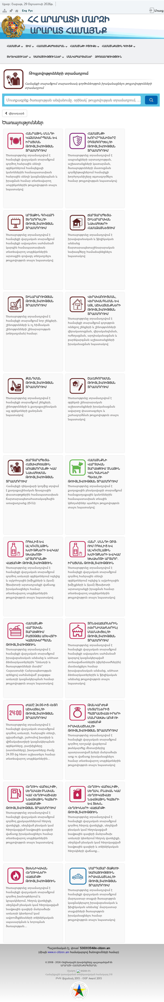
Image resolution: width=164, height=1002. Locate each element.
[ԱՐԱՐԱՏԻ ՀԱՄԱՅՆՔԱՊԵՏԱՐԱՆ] (13, 26)
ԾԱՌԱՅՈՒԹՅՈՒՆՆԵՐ (47, 56)
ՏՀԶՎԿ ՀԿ (85, 970)
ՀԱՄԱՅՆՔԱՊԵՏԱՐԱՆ (50, 46)
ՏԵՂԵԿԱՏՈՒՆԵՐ (17, 56)
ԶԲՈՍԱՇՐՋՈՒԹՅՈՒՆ (108, 56)
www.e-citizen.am (58, 952)
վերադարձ (16, 113)
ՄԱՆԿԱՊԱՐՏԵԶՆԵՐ (79, 56)
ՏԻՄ (28, 46)
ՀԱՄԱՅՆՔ (13, 46)
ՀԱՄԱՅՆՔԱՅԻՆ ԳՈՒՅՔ (117, 46)
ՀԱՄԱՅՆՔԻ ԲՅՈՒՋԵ (83, 46)
